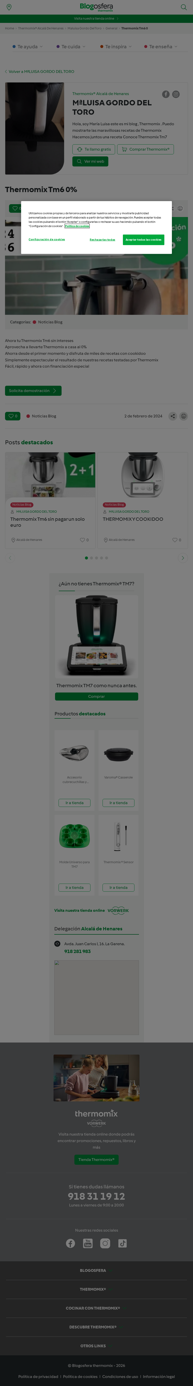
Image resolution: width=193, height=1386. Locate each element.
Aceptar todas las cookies (144, 239)
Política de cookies (77, 226)
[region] (96, 227)
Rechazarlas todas (102, 239)
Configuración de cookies (47, 239)
